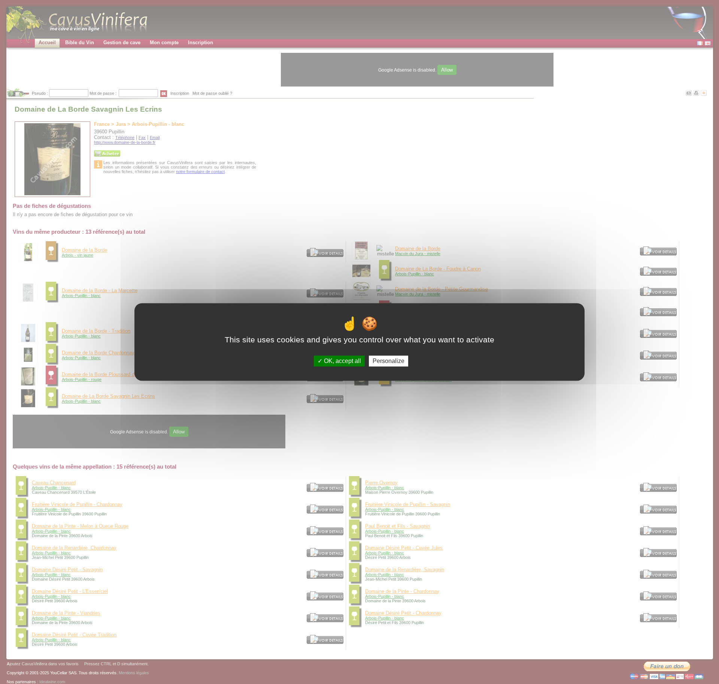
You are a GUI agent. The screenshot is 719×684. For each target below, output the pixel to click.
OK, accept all (341, 361)
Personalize (388, 361)
